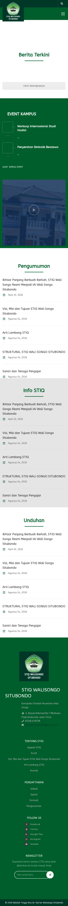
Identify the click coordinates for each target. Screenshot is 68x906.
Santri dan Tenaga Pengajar (21, 371)
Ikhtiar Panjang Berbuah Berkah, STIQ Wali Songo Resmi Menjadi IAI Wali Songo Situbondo (32, 284)
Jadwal (34, 788)
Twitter (34, 829)
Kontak (34, 770)
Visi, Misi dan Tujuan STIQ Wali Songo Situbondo (34, 759)
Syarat (34, 794)
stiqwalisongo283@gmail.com (41, 725)
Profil (34, 753)
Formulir (34, 800)
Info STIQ (34, 390)
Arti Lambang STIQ (15, 332)
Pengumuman (34, 266)
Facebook (35, 824)
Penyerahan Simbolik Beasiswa (37, 147)
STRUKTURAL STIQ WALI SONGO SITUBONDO (33, 352)
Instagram (35, 839)
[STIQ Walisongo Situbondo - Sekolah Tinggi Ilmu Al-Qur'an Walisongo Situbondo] (13, 10)
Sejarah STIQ (34, 747)
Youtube (34, 844)
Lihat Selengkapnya (34, 85)
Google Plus (36, 834)
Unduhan (34, 520)
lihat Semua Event (12, 167)
